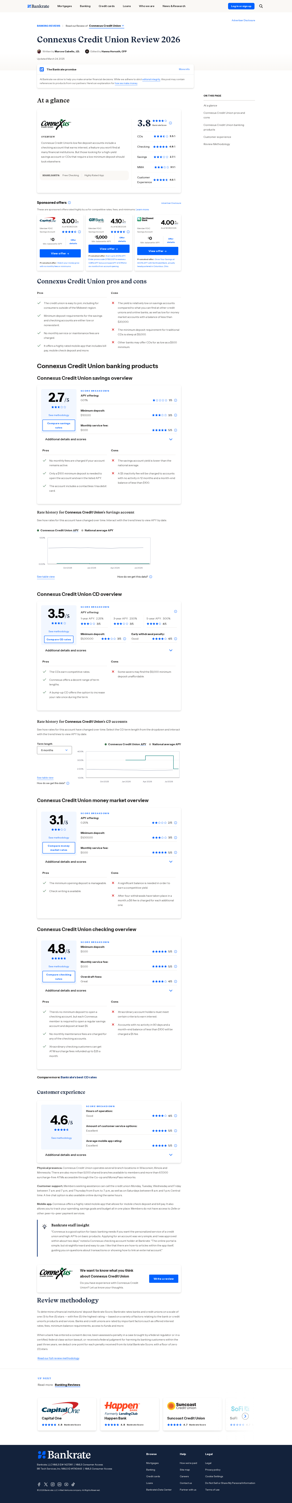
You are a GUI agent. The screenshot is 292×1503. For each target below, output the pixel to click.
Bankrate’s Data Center (159, 1489)
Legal (208, 1463)
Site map (185, 1469)
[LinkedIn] (59, 1484)
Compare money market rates (59, 848)
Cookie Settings (214, 1476)
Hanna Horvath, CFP (114, 51)
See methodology (59, 415)
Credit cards (153, 1476)
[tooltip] (170, 123)
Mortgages (152, 1463)
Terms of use (212, 1489)
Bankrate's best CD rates (79, 1077)
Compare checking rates (58, 976)
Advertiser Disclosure (243, 20)
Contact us (186, 1483)
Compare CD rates (59, 639)
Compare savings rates (58, 425)
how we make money (126, 83)
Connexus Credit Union (105, 25)
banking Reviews (48, 26)
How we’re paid (188, 1463)
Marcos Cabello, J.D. (67, 51)
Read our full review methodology (58, 1358)
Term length (45, 743)
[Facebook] (39, 1484)
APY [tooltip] (77, 222)
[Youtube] (66, 1484)
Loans (149, 1483)
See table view (46, 576)
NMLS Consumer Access (89, 1464)
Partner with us (188, 1489)
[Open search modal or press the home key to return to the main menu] (261, 6)
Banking (150, 1469)
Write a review (164, 1278)
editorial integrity (151, 79)
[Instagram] (53, 1484)
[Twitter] (46, 1484)
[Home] (38, 6)
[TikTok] (73, 1484)
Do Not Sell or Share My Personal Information (230, 1483)
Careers (184, 1476)
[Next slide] (245, 1416)
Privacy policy (212, 1469)
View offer (59, 253)
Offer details (73, 242)
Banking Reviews (67, 1385)
